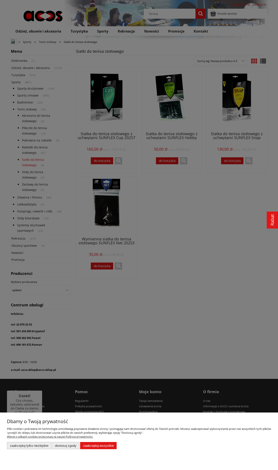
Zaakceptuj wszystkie (98, 445)
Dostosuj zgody (65, 445)
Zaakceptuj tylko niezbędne (29, 445)
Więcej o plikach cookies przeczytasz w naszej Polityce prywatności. (50, 437)
